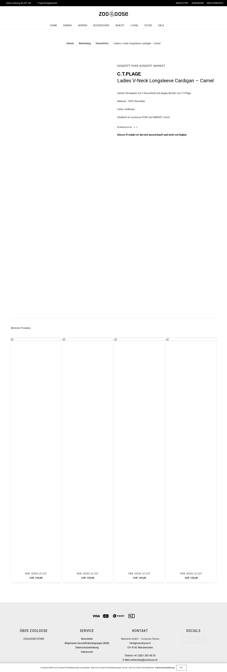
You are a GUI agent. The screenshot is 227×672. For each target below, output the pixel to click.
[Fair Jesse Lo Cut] (36, 339)
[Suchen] (170, 25)
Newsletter (87, 638)
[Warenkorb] (176, 25)
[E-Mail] (202, 640)
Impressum (87, 651)
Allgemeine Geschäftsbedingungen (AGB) (87, 643)
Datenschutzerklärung (87, 647)
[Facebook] (185, 640)
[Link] (113, 14)
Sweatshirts (102, 43)
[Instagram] (193, 640)
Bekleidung (85, 43)
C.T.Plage (129, 74)
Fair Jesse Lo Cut (36, 573)
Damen (70, 43)
